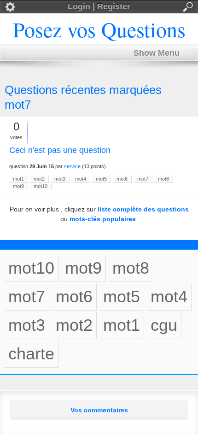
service (72, 166)
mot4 (80, 179)
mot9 (18, 186)
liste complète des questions (143, 209)
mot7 (142, 179)
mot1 (18, 179)
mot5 (101, 179)
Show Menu (157, 53)
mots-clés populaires (103, 219)
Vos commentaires (99, 410)
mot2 (39, 179)
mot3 (59, 179)
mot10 (40, 186)
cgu (164, 325)
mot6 (122, 179)
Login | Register (99, 6)
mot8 (163, 179)
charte (31, 353)
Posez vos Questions (99, 29)
